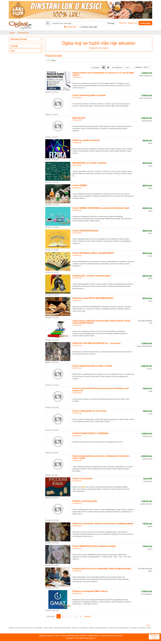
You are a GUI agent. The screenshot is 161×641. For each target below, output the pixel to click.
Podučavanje (23, 32)
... (71, 616)
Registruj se (132, 23)
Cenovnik (118, 635)
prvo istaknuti (117, 67)
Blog (63, 635)
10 (80, 616)
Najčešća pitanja (45, 635)
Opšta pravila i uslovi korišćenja (100, 635)
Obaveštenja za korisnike (77, 635)
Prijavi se (122, 23)
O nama (57, 635)
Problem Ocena (154, 636)
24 (127, 67)
